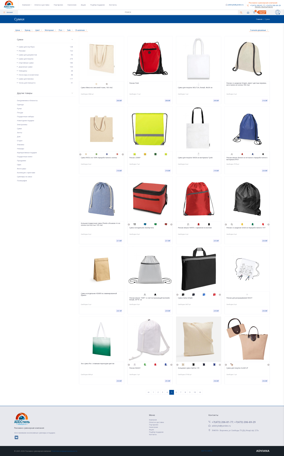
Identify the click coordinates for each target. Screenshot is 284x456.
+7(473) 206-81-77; (223, 422)
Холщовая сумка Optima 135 (188, 368)
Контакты (113, 5)
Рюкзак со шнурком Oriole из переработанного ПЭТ (246, 228)
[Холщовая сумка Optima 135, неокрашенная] (183, 364)
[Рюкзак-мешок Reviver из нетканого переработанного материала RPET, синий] (252, 154)
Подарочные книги (24, 156)
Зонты (19, 132)
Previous (80, 154)
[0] (254, 12)
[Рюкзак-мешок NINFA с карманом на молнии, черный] (209, 224)
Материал (49, 30)
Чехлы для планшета (46, 83)
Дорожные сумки (46, 67)
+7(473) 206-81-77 (257, 5)
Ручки (19, 108)
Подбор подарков (97, 5)
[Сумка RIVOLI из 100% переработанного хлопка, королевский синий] (107, 154)
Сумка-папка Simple (185, 298)
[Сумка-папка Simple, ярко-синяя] (204, 294)
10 (195, 392)
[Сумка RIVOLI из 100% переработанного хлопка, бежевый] (86, 154)
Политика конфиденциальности (64, 451)
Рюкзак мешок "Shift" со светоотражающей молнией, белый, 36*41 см (149, 299)
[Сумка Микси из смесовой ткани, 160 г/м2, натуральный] (96, 84)
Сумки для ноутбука (46, 47)
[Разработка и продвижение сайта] (263, 451)
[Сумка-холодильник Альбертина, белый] (134, 224)
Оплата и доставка (41, 5)
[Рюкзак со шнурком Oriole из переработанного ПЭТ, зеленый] (252, 224)
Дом (18, 136)
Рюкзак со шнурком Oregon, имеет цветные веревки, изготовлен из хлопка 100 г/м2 (246, 84)
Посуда (20, 112)
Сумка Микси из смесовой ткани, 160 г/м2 (96, 88)
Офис (19, 164)
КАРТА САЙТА (206, 451)
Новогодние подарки (25, 120)
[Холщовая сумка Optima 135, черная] (193, 364)
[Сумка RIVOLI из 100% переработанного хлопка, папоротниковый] (96, 154)
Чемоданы (46, 71)
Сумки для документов (46, 55)
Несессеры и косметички (46, 75)
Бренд (27, 30)
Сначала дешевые (258, 30)
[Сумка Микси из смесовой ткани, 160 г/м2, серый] (107, 84)
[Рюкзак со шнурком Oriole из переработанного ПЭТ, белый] (232, 224)
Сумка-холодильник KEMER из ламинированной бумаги (99, 294)
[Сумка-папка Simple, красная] (214, 294)
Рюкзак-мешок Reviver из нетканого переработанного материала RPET (246, 159)
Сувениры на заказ (24, 176)
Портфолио (58, 5)
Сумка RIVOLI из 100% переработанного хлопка (99, 158)
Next (123, 154)
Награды (20, 148)
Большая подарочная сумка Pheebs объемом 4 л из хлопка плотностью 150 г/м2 (100, 224)
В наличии (80, 30)
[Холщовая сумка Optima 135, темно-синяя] (204, 364)
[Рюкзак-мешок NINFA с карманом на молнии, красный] (198, 224)
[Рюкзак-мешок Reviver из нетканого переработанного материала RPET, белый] (232, 154)
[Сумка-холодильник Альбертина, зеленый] (155, 224)
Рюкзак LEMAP (134, 158)
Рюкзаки (46, 51)
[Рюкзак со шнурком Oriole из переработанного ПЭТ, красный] (263, 224)
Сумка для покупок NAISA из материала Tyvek (195, 158)
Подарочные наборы (25, 116)
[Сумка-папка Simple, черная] (183, 294)
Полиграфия (22, 180)
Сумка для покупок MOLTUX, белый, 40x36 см (195, 88)
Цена (17, 30)
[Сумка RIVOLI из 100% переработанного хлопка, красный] (117, 154)
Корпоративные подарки (27, 152)
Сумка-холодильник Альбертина (141, 228)
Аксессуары (21, 168)
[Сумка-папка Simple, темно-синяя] (193, 294)
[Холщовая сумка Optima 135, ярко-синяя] (214, 364)
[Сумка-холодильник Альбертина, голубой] (145, 224)
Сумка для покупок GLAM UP (237, 368)
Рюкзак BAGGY (134, 368)
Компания (26, 5)
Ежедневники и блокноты (27, 100)
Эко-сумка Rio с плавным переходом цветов (97, 364)
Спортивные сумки (46, 63)
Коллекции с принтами (26, 172)
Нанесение (71, 5)
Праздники (21, 160)
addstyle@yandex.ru (236, 5)
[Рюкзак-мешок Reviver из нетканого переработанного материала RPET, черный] (263, 154)
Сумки (267, 19)
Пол (60, 30)
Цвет (37, 30)
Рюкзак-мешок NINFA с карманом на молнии (195, 228)
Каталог (9, 12)
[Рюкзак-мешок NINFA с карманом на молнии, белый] (188, 224)
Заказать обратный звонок (264, 7)
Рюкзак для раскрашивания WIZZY (239, 298)
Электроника (22, 124)
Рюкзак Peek (134, 83)
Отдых (19, 140)
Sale (69, 30)
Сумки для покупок (46, 59)
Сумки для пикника (46, 79)
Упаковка (20, 144)
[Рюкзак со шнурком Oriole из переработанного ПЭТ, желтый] (242, 224)
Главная (259, 19)
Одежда (20, 104)
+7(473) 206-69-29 (273, 5)
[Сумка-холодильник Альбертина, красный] (166, 224)
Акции (83, 5)
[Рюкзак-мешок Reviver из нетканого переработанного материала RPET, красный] (242, 154)
